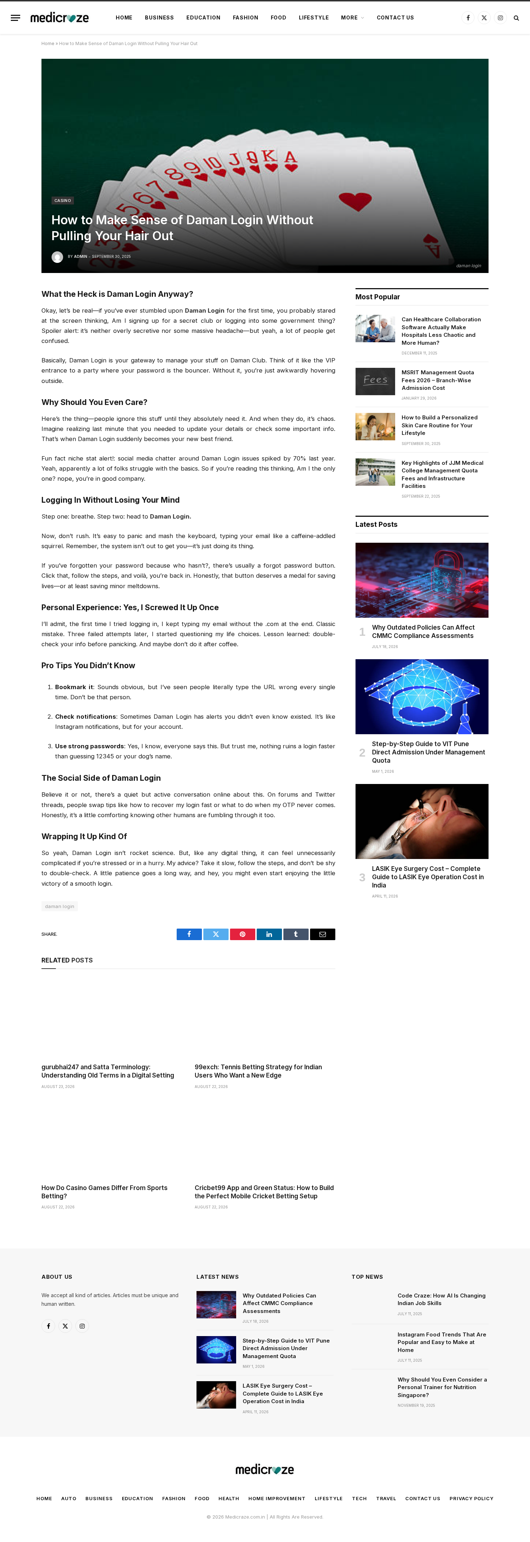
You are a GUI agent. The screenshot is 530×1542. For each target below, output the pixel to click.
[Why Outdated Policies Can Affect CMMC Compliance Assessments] (422, 580)
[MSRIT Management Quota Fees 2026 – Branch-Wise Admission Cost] (375, 381)
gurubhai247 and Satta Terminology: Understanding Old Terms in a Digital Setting (107, 1071)
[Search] (515, 18)
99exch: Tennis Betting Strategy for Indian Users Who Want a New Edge (258, 1071)
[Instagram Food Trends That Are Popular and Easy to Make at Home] (371, 1343)
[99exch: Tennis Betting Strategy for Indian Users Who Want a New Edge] (265, 1017)
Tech (359, 1498)
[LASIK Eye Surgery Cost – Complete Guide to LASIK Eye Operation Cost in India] (422, 821)
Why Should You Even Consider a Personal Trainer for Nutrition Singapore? (442, 1387)
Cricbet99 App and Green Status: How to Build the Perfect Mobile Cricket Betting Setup (264, 1192)
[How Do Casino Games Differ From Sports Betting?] (111, 1138)
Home (124, 17)
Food (279, 17)
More (349, 17)
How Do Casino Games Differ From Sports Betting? (104, 1192)
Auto (69, 1498)
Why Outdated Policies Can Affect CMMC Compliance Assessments (423, 631)
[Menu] (15, 18)
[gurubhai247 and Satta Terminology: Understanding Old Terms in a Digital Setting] (111, 1017)
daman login (59, 906)
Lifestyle (314, 17)
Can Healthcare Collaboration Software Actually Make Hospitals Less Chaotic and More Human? (441, 331)
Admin (80, 256)
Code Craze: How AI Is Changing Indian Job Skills (442, 1299)
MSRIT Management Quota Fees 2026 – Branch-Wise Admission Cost (438, 380)
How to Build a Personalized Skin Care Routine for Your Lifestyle (440, 425)
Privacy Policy (472, 1498)
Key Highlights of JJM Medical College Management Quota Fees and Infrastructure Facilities (442, 474)
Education (203, 17)
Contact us (395, 17)
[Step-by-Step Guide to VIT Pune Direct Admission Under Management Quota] (422, 696)
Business (159, 17)
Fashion (246, 17)
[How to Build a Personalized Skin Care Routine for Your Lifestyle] (375, 426)
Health (228, 1498)
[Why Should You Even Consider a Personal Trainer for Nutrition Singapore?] (371, 1388)
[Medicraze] (60, 18)
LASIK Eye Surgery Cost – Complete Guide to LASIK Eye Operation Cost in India (428, 877)
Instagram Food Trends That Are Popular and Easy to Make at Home (442, 1342)
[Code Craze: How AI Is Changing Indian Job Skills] (371, 1304)
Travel (386, 1498)
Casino (62, 200)
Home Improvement (277, 1498)
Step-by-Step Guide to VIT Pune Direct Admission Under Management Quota (428, 752)
